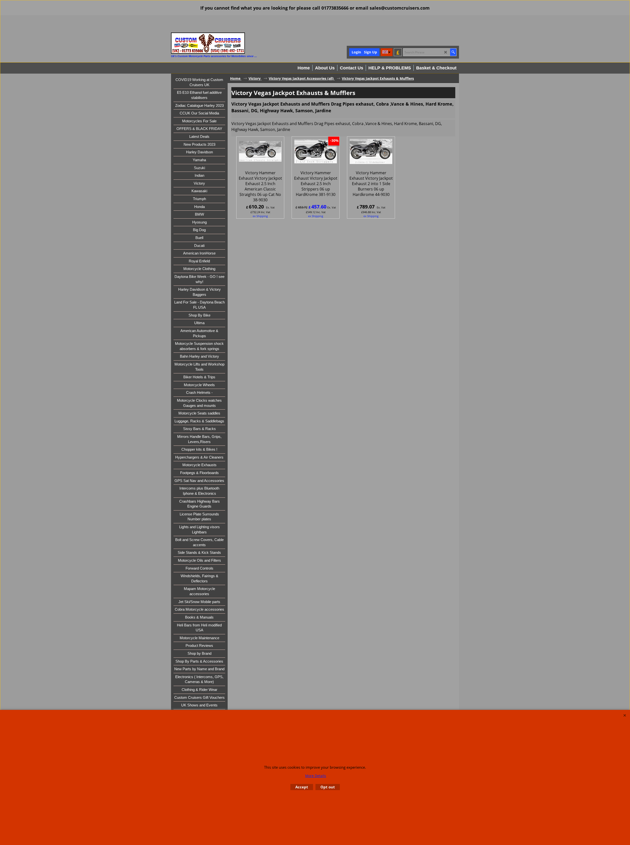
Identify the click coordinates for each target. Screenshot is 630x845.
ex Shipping (260, 216)
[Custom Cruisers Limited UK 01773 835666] (208, 43)
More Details (315, 775)
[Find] (453, 52)
